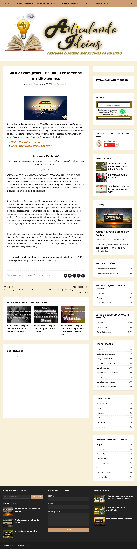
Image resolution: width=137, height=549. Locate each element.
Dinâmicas (114, 413)
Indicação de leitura (114, 418)
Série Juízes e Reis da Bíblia (114, 372)
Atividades (114, 349)
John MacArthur (114, 463)
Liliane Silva (33, 84)
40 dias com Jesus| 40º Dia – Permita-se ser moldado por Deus (17, 328)
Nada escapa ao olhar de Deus (27, 521)
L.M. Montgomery (114, 472)
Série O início (114, 377)
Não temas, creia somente (119, 518)
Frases (114, 298)
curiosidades (114, 427)
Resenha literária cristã (114, 268)
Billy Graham (114, 444)
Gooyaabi (31, 545)
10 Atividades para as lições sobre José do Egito (118, 189)
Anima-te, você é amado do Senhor (112, 233)
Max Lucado (114, 477)
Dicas (114, 408)
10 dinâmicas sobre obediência (115, 508)
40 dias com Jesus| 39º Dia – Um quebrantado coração (44, 328)
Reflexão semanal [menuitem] (70, 3)
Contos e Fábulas (114, 404)
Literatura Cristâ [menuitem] (22, 3)
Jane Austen (114, 458)
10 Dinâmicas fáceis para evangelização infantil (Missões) (118, 166)
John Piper (114, 468)
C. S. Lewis (114, 449)
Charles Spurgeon (114, 454)
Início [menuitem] (7, 3)
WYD (13, 545)
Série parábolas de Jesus (114, 386)
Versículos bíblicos (114, 302)
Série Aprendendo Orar (114, 363)
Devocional (30, 275)
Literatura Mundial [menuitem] (46, 3)
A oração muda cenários (26, 531)
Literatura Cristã (43, 275)
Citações (114, 293)
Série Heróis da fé (114, 368)
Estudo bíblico (114, 327)
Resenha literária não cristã (114, 273)
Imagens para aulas (114, 358)
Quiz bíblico (114, 422)
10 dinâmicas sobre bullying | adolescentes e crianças (119, 497)
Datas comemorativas (114, 354)
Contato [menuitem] (87, 3)
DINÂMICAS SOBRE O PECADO (117, 176)
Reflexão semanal (114, 332)
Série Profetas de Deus (114, 382)
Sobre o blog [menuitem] (102, 3)
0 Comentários (61, 84)
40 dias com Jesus (16, 275)
